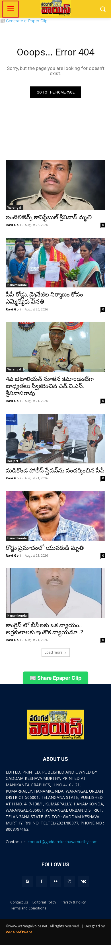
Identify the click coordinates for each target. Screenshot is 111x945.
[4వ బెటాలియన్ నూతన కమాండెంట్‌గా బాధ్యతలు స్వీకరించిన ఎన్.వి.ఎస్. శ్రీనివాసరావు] (55, 347)
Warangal (14, 208)
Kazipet (12, 461)
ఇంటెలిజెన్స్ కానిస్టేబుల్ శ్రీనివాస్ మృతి (49, 217)
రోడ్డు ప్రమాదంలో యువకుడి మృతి (45, 547)
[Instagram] (69, 881)
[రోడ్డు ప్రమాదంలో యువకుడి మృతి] (55, 516)
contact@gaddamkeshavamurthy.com (63, 841)
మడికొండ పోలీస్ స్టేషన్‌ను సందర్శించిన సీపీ (55, 470)
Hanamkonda (17, 285)
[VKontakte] (83, 881)
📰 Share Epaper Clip (55, 678)
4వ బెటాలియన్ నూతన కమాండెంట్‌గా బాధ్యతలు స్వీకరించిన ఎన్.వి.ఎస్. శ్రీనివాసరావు (50, 386)
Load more (54, 652)
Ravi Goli (13, 225)
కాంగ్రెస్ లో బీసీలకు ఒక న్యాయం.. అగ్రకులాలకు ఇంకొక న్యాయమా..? (44, 629)
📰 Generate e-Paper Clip (24, 20)
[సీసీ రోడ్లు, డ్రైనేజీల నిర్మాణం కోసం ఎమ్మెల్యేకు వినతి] (55, 262)
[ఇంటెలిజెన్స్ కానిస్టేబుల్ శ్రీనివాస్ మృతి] (55, 185)
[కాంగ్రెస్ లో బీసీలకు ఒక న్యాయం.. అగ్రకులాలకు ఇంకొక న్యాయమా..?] (55, 593)
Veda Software (19, 932)
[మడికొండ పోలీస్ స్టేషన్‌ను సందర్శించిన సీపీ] (55, 438)
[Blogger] (27, 881)
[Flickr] (55, 881)
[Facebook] (41, 881)
